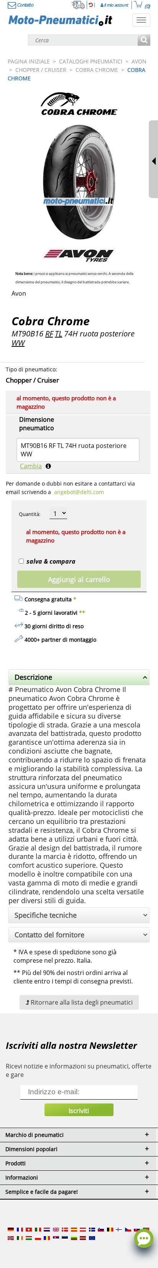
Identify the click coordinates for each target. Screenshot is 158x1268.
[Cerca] (144, 40)
